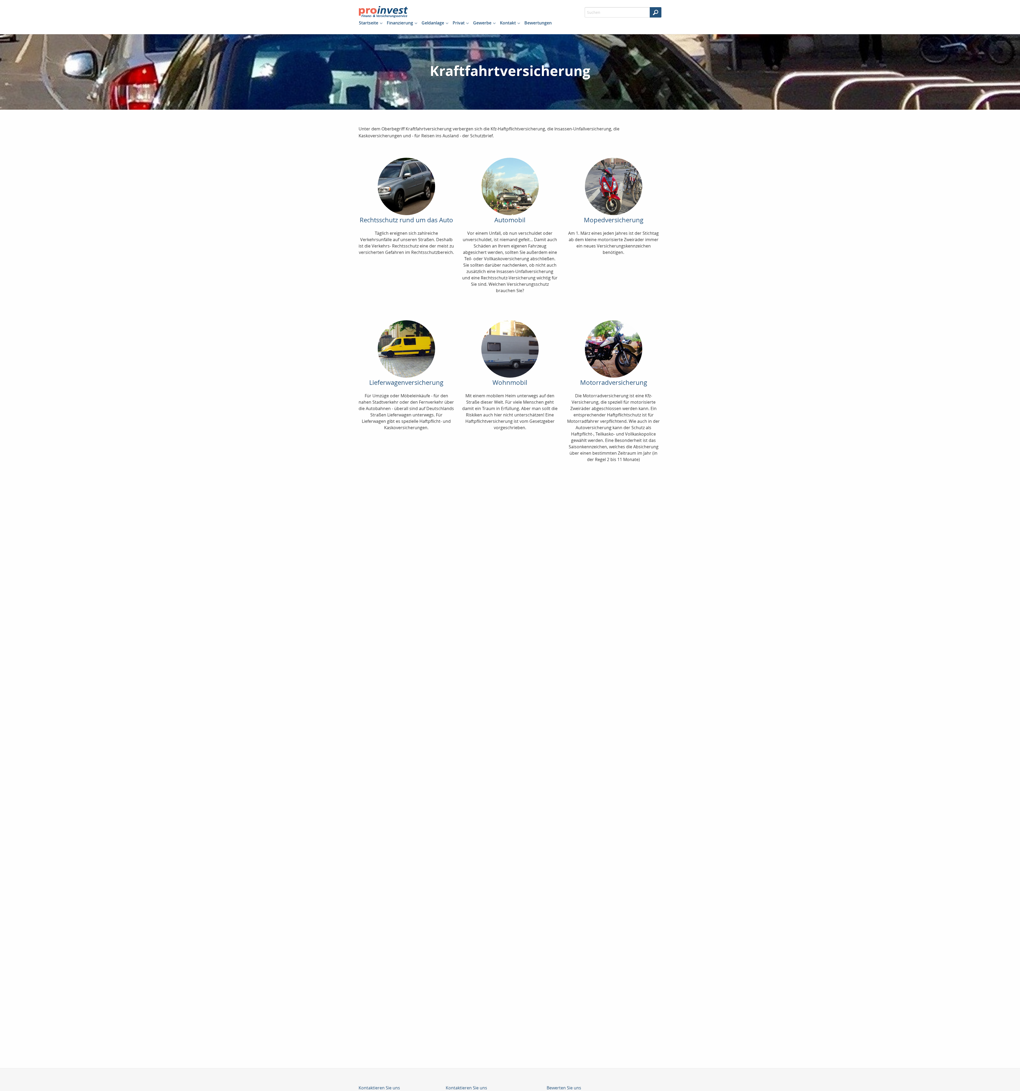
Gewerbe (482, 23)
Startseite (368, 23)
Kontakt (508, 23)
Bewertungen (538, 23)
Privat (459, 23)
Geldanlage (433, 23)
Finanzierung (400, 23)
